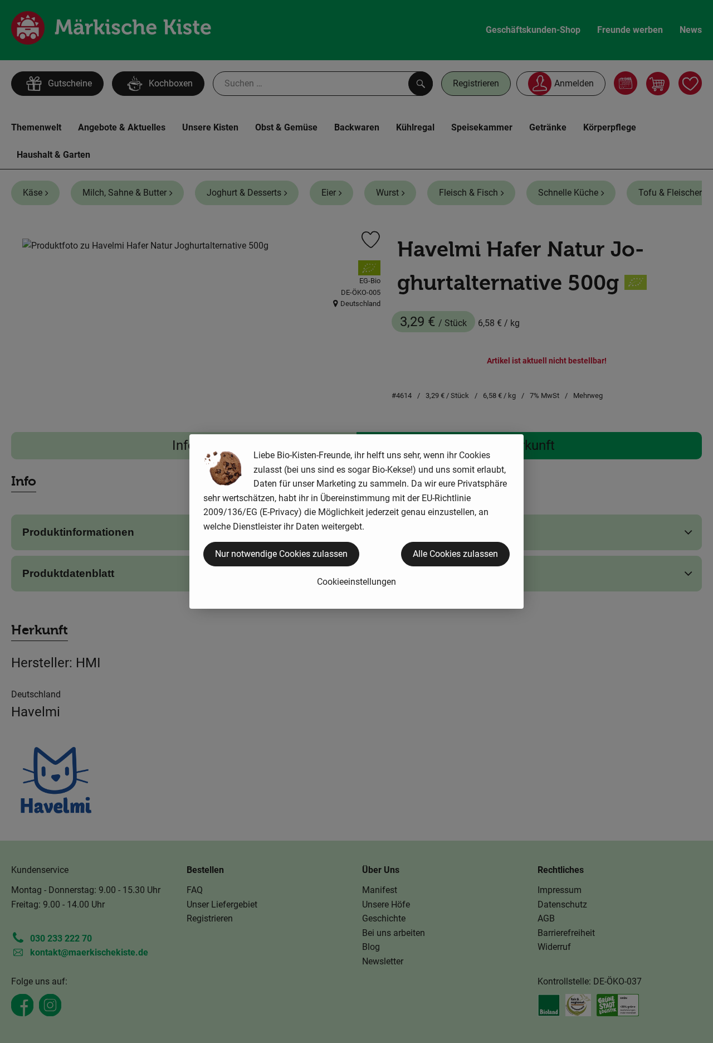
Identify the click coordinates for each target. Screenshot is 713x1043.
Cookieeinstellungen (356, 581)
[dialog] (356, 521)
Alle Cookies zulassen (455, 554)
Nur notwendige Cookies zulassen (281, 554)
